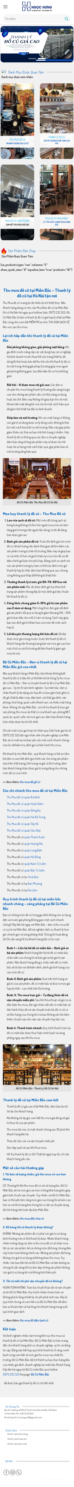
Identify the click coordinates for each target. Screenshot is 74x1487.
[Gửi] (66, 18)
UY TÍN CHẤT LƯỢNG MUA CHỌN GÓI (56, 223)
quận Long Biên (33, 850)
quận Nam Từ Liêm (35, 864)
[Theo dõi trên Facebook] (6, 1472)
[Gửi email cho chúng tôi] (12, 1472)
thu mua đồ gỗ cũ (30, 782)
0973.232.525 (11, 1374)
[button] (5, 7)
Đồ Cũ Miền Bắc (40, 1374)
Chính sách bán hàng (17, 1434)
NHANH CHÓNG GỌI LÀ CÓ (17, 143)
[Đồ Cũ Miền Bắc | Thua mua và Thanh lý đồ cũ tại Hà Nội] (37, 6)
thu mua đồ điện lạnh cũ (34, 1320)
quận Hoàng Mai (33, 844)
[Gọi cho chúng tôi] (19, 1472)
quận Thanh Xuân (34, 837)
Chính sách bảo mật (17, 1443)
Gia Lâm (32, 890)
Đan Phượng (35, 883)
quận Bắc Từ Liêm (34, 870)
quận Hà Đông (32, 857)
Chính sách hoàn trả (17, 1438)
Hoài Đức (33, 877)
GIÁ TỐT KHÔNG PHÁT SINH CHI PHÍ (57, 142)
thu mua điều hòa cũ (32, 1218)
